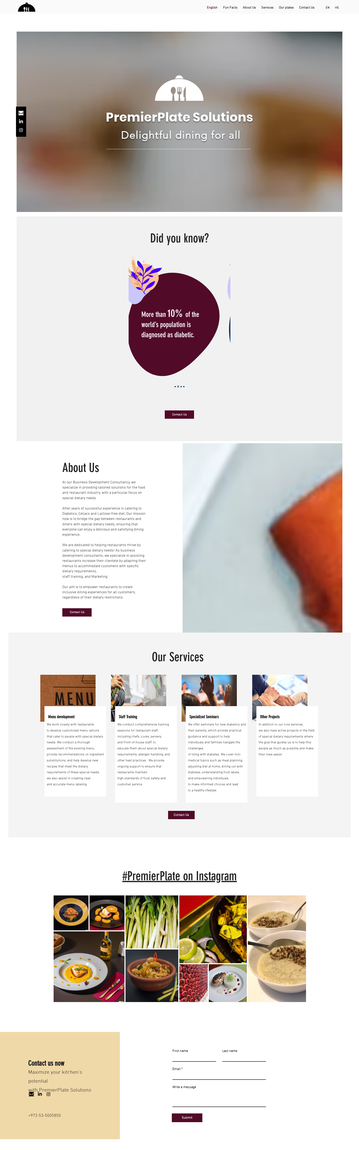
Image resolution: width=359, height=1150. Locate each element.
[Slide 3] (181, 386)
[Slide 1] (175, 386)
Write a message (184, 1086)
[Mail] (20, 113)
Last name (229, 1050)
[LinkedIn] (20, 121)
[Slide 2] (178, 387)
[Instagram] (20, 130)
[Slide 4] (183, 386)
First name (180, 1050)
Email (176, 1068)
